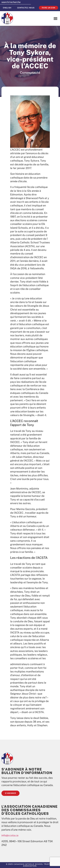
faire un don (48, 8)
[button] (55, 18)
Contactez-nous (26, 8)
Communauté (30, 72)
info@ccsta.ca (9, 835)
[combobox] (15, 2)
